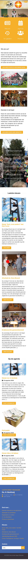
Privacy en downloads (8, 519)
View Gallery (7, 299)
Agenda (20, 28)
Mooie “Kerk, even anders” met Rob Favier (12, 225)
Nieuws (7, 28)
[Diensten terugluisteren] (7, 33)
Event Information (8, 403)
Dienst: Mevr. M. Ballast (10, 453)
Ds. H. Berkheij (8, 492)
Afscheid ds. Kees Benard (11, 278)
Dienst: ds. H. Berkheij (9, 378)
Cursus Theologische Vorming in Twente (13, 538)
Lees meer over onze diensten (12, 132)
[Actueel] (7, 23)
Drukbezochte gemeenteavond (13, 330)
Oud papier (6, 430)
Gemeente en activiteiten (9, 512)
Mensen (21, 38)
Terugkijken (7, 38)
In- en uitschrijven (7, 517)
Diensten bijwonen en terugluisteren (11, 510)
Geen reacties (7, 496)
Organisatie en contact (8, 515)
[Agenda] (21, 23)
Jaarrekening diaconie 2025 (9, 536)
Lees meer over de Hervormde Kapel (13, 67)
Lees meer (6, 247)
